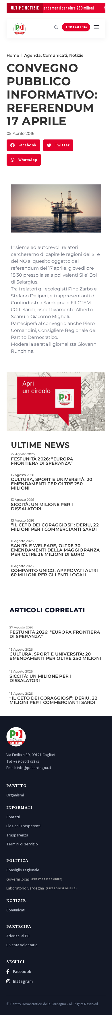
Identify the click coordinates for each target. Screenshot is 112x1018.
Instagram (22, 982)
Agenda (32, 55)
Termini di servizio (22, 844)
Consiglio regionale (22, 870)
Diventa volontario (22, 945)
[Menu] (96, 27)
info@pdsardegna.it (34, 768)
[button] (23, 145)
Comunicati (55, 55)
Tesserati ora (76, 27)
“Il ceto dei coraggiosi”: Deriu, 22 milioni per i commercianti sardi (55, 527)
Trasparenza (17, 835)
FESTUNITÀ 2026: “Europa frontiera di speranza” (42, 461)
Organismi (15, 795)
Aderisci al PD (18, 936)
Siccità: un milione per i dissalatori (42, 506)
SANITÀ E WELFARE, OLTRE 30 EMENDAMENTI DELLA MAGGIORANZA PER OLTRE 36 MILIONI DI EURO (55, 550)
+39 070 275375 (26, 761)
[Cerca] (56, 27)
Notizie (76, 55)
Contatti (13, 817)
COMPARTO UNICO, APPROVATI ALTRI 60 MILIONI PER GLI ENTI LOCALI (54, 572)
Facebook (21, 972)
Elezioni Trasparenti (23, 826)
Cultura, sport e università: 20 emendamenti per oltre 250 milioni (51, 484)
